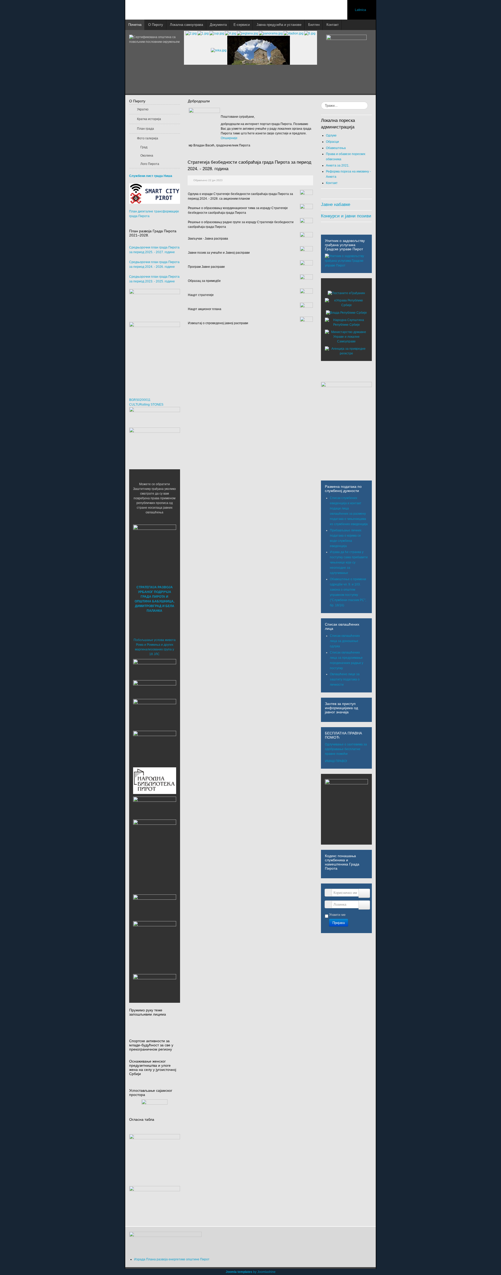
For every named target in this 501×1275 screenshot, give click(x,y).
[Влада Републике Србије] (346, 312)
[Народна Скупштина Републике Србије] (346, 322)
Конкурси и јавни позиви (346, 216)
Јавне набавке (335, 204)
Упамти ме (337, 915)
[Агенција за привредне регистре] (346, 351)
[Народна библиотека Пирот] (154, 780)
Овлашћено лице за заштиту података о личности (345, 679)
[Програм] (306, 266)
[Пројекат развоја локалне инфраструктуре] (154, 354)
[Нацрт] (306, 294)
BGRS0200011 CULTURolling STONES (146, 402)
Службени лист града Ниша (150, 176)
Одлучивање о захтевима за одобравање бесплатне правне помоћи (346, 749)
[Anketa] (154, 1203)
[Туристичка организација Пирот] (154, 747)
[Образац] (306, 280)
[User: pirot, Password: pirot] (154, 668)
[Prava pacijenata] (154, 906)
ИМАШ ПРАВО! (336, 761)
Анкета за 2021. (337, 165)
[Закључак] (306, 238)
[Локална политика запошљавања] (154, 303)
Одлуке (331, 135)
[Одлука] (306, 196)
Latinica (360, 10)
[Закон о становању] (154, 1153)
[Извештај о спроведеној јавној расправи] (306, 323)
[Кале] (154, 942)
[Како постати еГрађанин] (346, 293)
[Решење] (306, 210)
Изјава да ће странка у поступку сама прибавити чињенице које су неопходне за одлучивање (349, 562)
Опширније (229, 138)
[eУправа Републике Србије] (346, 303)
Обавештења (336, 148)
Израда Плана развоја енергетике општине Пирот (172, 1259)
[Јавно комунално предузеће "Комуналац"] (154, 841)
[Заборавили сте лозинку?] (364, 905)
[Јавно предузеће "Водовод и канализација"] (154, 806)
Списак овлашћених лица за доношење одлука (345, 641)
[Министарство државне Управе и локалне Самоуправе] (346, 336)
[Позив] (306, 252)
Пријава (338, 922)
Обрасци (332, 142)
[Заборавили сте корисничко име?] (364, 893)
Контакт (332, 183)
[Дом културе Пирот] (154, 713)
